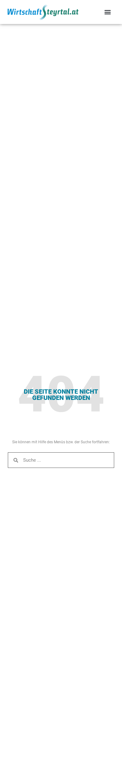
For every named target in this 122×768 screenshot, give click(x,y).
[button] (107, 12)
